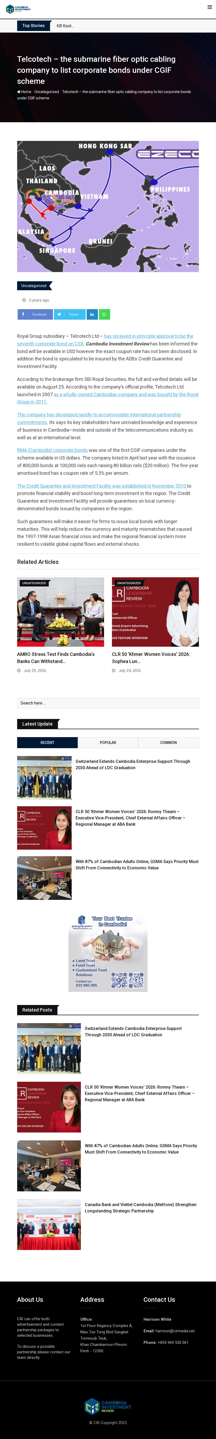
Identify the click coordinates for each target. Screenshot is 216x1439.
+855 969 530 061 (173, 1342)
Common (168, 743)
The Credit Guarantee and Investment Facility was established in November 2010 (102, 486)
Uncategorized (47, 92)
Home (26, 92)
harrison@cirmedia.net (175, 1331)
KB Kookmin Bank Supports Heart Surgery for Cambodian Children (117, 25)
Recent (47, 743)
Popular (108, 743)
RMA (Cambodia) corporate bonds (53, 450)
